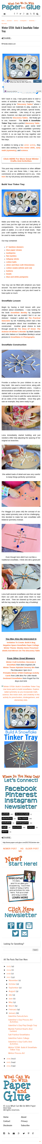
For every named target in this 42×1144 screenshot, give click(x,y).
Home (3, 20)
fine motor (4, 23)
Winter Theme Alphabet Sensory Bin (19, 667)
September (14, 988)
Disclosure (7, 1126)
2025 (9, 967)
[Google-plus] (24, 14)
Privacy (24, 1121)
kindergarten (23, 20)
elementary (32, 20)
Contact (6, 1121)
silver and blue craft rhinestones (20, 265)
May (11, 1002)
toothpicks (10, 253)
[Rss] (31, 14)
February (13, 1010)
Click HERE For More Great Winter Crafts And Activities (21, 160)
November (13, 981)
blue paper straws (14, 250)
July (10, 995)
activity (16, 20)
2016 (9, 1059)
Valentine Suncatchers (18, 1016)
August (12, 991)
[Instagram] (34, 14)
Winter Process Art (16, 1053)
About (24, 1117)
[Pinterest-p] (17, 14)
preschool (9, 20)
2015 (9, 1062)
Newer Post (10, 849)
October (12, 984)
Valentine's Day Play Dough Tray (22, 1026)
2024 (9, 970)
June (11, 999)
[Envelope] (27, 14)
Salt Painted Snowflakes (19, 1035)
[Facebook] (14, 14)
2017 (9, 977)
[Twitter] (20, 14)
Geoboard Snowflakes (12, 678)
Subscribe (25, 1126)
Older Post (32, 849)
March (12, 1006)
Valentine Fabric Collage (18, 1038)
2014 (9, 1066)
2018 (9, 974)
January (12, 1013)
